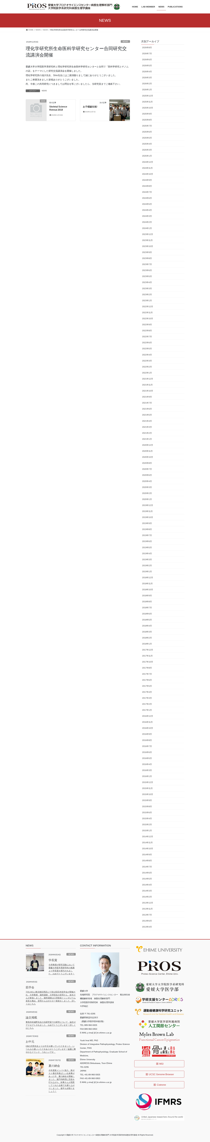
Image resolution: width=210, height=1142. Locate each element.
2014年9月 (147, 854)
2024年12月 (147, 162)
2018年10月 (147, 589)
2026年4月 (147, 71)
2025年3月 (147, 150)
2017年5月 (147, 686)
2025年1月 (147, 156)
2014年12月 (147, 836)
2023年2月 (147, 294)
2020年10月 (147, 457)
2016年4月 (147, 764)
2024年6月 (147, 198)
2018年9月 (147, 595)
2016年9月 (147, 734)
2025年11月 (147, 102)
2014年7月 (147, 867)
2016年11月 (147, 722)
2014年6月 (147, 873)
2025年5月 (147, 138)
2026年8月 (147, 47)
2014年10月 (147, 848)
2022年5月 (147, 348)
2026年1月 (147, 89)
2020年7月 (147, 469)
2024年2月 (147, 222)
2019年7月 (147, 535)
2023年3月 (147, 288)
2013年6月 (147, 921)
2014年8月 (147, 860)
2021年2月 (147, 433)
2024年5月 (147, 204)
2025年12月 (147, 96)
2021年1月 (147, 439)
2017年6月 (147, 680)
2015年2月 (147, 824)
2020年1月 (147, 499)
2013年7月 (147, 915)
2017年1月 (147, 710)
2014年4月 (147, 885)
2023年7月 (147, 264)
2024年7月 (147, 192)
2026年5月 (147, 65)
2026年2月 (147, 83)
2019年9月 (147, 523)
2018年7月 (147, 607)
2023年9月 (147, 252)
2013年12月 (147, 903)
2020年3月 (147, 487)
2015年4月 (147, 818)
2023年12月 (147, 234)
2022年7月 (147, 336)
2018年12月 (147, 577)
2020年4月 (147, 481)
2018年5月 (147, 620)
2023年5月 (147, 276)
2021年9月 (147, 397)
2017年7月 (147, 674)
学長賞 (53, 960)
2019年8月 (147, 529)
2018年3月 (147, 632)
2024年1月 (147, 228)
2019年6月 (147, 541)
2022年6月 (147, 342)
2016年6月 (147, 752)
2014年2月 (147, 897)
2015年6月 (147, 812)
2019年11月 (147, 511)
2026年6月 (147, 59)
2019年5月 (147, 547)
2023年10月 (147, 246)
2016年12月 (147, 716)
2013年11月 (147, 909)
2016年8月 (147, 740)
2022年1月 (147, 373)
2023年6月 (147, 270)
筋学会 (30, 987)
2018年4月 (147, 626)
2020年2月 (147, 493)
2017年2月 (147, 704)
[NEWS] (36, 105)
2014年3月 (147, 891)
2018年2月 (147, 638)
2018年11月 (147, 583)
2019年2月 (147, 565)
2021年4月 (147, 421)
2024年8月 (147, 186)
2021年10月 (147, 391)
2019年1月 (147, 571)
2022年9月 (147, 324)
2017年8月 (147, 668)
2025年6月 (147, 132)
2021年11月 (147, 385)
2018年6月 (147, 614)
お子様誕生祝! (90, 106)
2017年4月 (147, 692)
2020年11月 (147, 451)
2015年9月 (147, 800)
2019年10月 (147, 517)
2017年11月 (147, 656)
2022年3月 (147, 361)
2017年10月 (147, 662)
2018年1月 (147, 644)
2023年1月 (147, 300)
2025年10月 (147, 108)
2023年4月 (147, 282)
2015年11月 (147, 788)
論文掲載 (31, 1017)
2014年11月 (147, 842)
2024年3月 (147, 216)
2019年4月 (147, 553)
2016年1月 (147, 776)
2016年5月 (147, 758)
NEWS (125, 41)
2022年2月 (147, 367)
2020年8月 (147, 463)
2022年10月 (147, 318)
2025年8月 (147, 120)
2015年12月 (147, 782)
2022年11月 (147, 312)
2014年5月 (147, 879)
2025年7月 (147, 126)
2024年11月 (147, 168)
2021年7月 (147, 403)
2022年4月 (147, 355)
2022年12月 (147, 306)
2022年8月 (147, 330)
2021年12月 (147, 379)
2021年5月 (147, 415)
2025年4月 (147, 144)
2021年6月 (147, 409)
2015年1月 (147, 830)
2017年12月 (147, 650)
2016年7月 (147, 746)
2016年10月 (147, 728)
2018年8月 (147, 601)
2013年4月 (147, 927)
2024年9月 (147, 180)
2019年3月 (147, 559)
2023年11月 (147, 240)
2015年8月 (147, 806)
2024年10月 (147, 174)
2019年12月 (147, 505)
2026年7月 (147, 53)
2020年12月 (147, 445)
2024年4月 (147, 210)
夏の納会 (54, 1065)
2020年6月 (147, 475)
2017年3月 (147, 698)
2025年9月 (147, 114)
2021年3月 (147, 427)
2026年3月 (147, 77)
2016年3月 (147, 770)
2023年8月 (147, 258)
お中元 (30, 1041)
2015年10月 (147, 794)
